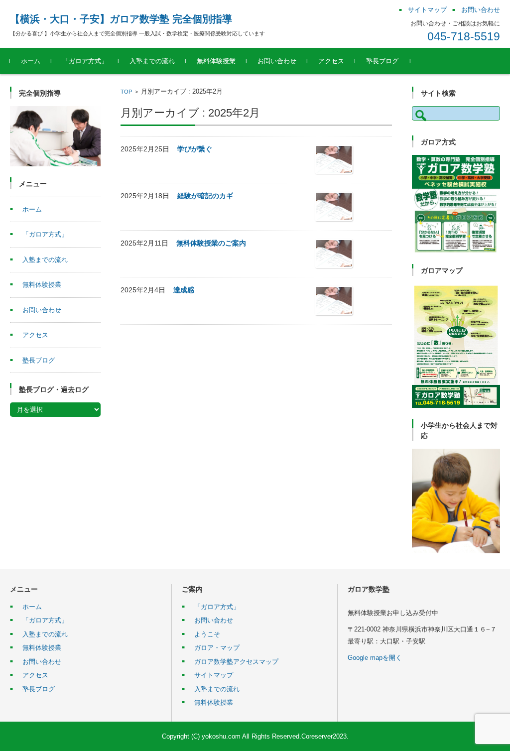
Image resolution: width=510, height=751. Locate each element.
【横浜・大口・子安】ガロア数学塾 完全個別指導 (121, 18)
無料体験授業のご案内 (211, 243)
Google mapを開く (375, 657)
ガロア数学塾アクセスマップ (236, 661)
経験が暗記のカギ (205, 196)
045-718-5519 (463, 36)
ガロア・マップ (217, 647)
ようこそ (207, 634)
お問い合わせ (276, 61)
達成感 (183, 290)
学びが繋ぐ (194, 149)
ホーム (30, 61)
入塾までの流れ (152, 61)
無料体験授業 (216, 61)
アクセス (331, 61)
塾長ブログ (382, 61)
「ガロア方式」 (85, 61)
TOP (126, 92)
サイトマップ (213, 675)
